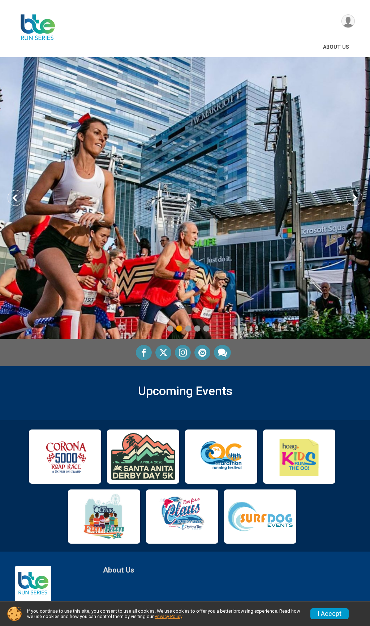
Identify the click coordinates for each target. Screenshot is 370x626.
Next (359, 198)
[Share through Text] (222, 352)
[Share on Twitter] (163, 352)
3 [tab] (188, 328)
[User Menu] (348, 21)
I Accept (329, 613)
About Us (336, 47)
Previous (20, 198)
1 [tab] (170, 328)
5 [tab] (206, 328)
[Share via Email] (202, 352)
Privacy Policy (168, 616)
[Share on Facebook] (144, 352)
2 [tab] (179, 328)
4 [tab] (197, 328)
